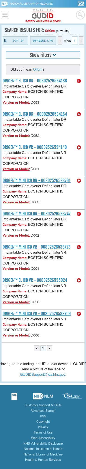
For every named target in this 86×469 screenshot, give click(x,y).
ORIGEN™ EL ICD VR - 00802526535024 (35, 280)
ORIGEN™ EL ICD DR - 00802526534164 (35, 114)
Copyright (43, 421)
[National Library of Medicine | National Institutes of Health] (43, 398)
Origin (38, 69)
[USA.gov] (72, 398)
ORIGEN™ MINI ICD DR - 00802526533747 (37, 213)
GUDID (43, 15)
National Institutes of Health (43, 448)
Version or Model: (16, 102)
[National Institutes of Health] (5, 3)
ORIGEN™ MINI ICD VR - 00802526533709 (37, 313)
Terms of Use (43, 432)
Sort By (18, 40)
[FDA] (81, 3)
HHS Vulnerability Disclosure (43, 443)
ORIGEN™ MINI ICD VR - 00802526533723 (37, 247)
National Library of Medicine (31, 3)
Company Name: (15, 91)
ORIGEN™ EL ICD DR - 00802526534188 (35, 81)
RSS (43, 416)
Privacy (43, 427)
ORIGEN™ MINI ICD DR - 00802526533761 (37, 180)
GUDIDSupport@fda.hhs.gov (42, 374)
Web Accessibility (43, 438)
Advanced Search (43, 410)
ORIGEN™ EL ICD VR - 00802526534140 (35, 147)
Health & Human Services (43, 459)
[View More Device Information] (79, 81)
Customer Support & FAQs (43, 405)
